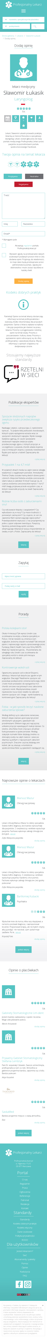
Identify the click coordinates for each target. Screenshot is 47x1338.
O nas (25, 1179)
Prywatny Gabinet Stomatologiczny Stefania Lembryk (22, 1059)
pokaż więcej (23, 949)
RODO (25, 1239)
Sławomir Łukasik (33, 36)
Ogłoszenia (24, 1191)
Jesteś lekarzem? (25, 1251)
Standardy (25, 1219)
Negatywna (23, 184)
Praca (25, 1187)
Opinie (25, 1267)
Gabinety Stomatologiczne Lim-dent (23, 1013)
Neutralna (34, 176)
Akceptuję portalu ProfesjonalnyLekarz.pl (27, 247)
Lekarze (20, 36)
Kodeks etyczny (24, 1227)
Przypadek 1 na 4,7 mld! (16, 464)
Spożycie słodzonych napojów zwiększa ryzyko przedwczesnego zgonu (21, 419)
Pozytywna (12, 176)
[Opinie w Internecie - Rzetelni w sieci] (23, 374)
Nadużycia (25, 1271)
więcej (23, 545)
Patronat (25, 1200)
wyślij (23, 594)
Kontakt (24, 1208)
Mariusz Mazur (25, 798)
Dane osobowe (24, 1231)
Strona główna (8, 36)
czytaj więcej (40, 459)
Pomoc (24, 1263)
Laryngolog (23, 98)
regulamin (28, 245)
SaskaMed (8, 1112)
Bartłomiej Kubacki (28, 896)
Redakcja (24, 1204)
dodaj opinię (39, 840)
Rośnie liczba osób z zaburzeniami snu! (22, 502)
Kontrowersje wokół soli (15, 667)
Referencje (25, 1195)
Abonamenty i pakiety (24, 1259)
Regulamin (25, 1183)
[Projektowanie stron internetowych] (23, 1291)
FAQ (25, 1275)
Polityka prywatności (24, 1235)
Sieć (25, 1255)
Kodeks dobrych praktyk (25, 1223)
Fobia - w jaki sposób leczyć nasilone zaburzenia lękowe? (23, 708)
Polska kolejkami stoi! (14, 628)
